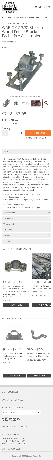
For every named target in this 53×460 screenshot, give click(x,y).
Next (39, 104)
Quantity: (6, 128)
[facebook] (6, 419)
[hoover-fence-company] (3, 419)
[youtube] (10, 419)
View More (16, 305)
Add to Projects (36, 138)
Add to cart (37, 133)
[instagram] (18, 419)
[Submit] (39, 412)
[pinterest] (14, 419)
